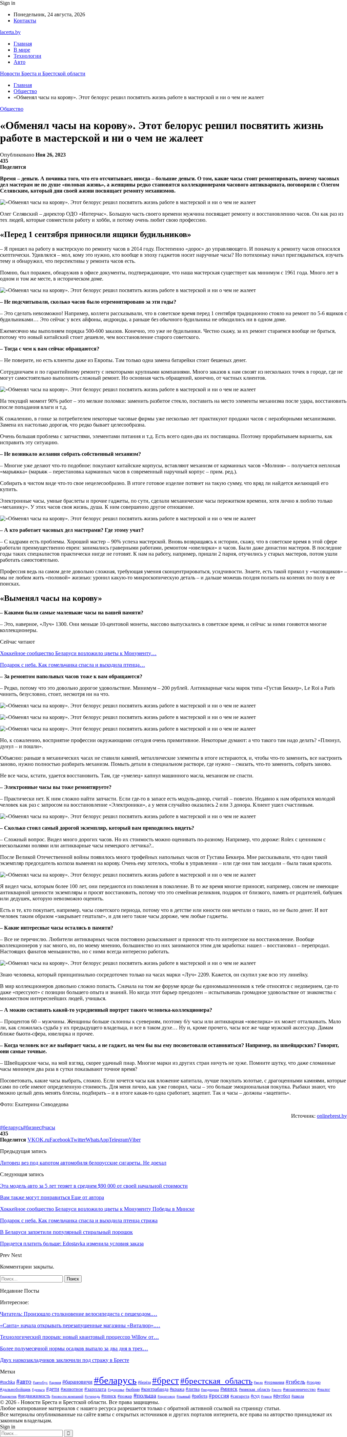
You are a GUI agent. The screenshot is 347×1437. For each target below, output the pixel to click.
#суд (255, 1396)
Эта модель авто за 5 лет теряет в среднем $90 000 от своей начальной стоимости (94, 1186)
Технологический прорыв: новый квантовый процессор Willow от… (79, 1337)
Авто (19, 62)
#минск (229, 1389)
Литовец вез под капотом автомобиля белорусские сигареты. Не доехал (83, 1163)
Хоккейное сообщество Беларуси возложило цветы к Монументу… (78, 653)
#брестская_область (216, 1380)
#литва (193, 1389)
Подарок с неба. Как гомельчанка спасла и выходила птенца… (72, 665)
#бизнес (32, 1127)
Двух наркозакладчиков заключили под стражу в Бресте (64, 1360)
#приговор (166, 1396)
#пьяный (183, 1396)
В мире (22, 50)
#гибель (295, 1381)
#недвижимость (34, 1396)
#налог (323, 1389)
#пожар (125, 1396)
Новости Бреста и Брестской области (42, 73)
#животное (72, 1389)
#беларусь (11, 1127)
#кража (177, 1389)
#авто (24, 1381)
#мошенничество (299, 1389)
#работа (199, 1396)
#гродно (314, 1382)
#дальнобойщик (15, 1389)
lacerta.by (10, 32)
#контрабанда (154, 1389)
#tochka (7, 1382)
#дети (52, 1389)
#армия (55, 1382)
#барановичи (77, 1382)
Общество (11, 109)
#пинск (108, 1396)
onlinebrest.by (332, 1116)
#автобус (40, 1382)
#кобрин (133, 1389)
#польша (145, 1395)
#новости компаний (67, 1396)
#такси (266, 1396)
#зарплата (95, 1389)
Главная (23, 44)
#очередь (92, 1396)
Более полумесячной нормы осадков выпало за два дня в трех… (74, 1348)
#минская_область (254, 1389)
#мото (276, 1389)
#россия (219, 1396)
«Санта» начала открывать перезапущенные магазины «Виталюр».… (80, 1325)
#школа (297, 1396)
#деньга (38, 1389)
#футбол (281, 1396)
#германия (274, 1382)
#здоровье (116, 1389)
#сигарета (239, 1396)
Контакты (25, 20)
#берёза (144, 1382)
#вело (258, 1382)
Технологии (27, 56)
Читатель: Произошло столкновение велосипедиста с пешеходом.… (78, 1314)
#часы (48, 1127)
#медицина (210, 1389)
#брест (165, 1381)
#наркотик (8, 1396)
